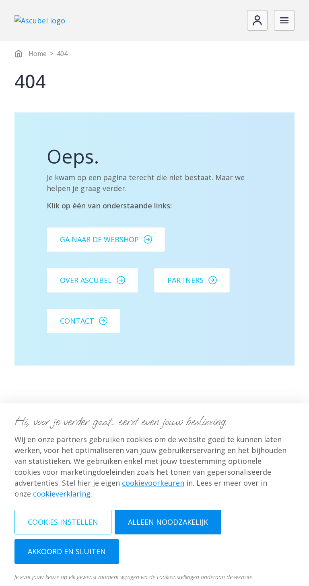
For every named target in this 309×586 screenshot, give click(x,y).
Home (38, 53)
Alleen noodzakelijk (168, 522)
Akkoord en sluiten (67, 551)
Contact (77, 321)
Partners (185, 280)
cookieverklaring (62, 494)
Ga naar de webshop (99, 239)
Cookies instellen (63, 522)
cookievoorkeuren (153, 483)
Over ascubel (86, 280)
